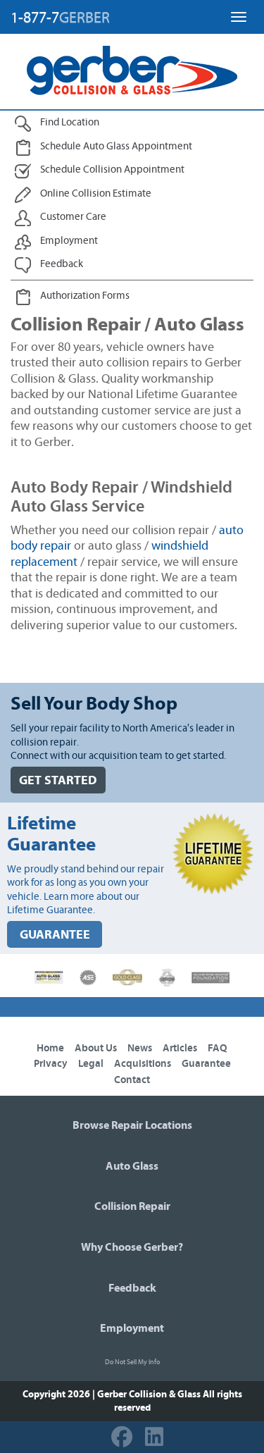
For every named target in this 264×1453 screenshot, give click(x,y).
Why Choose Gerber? (132, 1247)
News (139, 1048)
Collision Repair (132, 1206)
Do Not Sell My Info (132, 1362)
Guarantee (206, 1064)
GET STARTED (58, 780)
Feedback (132, 1288)
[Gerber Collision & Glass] (132, 70)
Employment (132, 1328)
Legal (90, 1064)
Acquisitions (142, 1064)
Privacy (51, 1064)
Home (50, 1048)
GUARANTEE (55, 934)
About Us (96, 1048)
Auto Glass (132, 1166)
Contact (132, 1080)
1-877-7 (60, 17)
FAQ (217, 1048)
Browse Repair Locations (132, 1125)
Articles (180, 1048)
